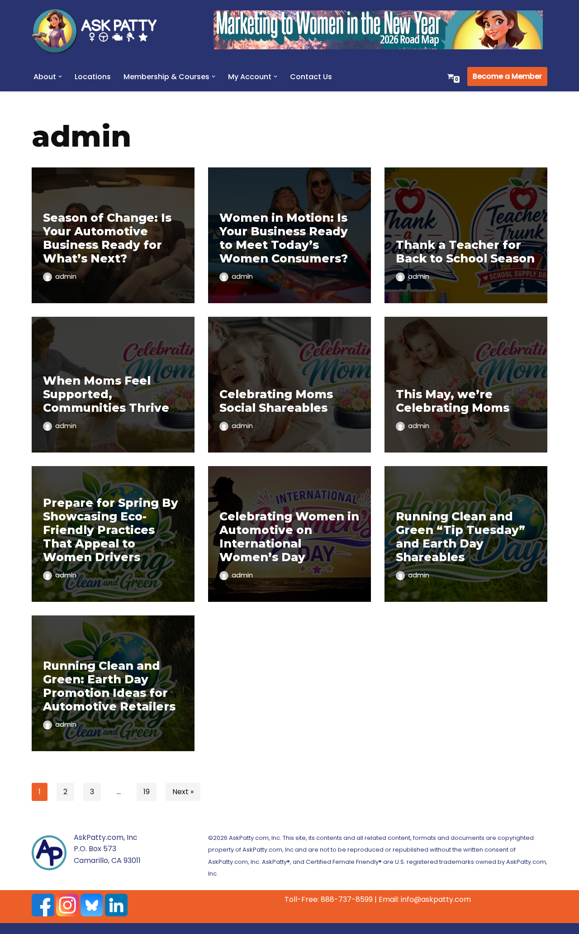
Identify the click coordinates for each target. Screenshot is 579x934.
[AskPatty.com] (99, 30)
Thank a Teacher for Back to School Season (465, 251)
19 (146, 791)
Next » (183, 791)
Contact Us (311, 76)
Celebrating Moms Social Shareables (276, 401)
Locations (93, 76)
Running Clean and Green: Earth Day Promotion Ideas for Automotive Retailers (109, 686)
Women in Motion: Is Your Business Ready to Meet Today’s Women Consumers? (283, 238)
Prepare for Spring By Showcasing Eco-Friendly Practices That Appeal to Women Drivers (110, 530)
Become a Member (507, 76)
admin (65, 276)
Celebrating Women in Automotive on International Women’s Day (289, 537)
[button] (60, 76)
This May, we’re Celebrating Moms (452, 401)
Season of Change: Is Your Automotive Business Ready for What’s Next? (107, 238)
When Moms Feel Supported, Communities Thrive (106, 394)
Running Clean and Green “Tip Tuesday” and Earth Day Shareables (460, 537)
